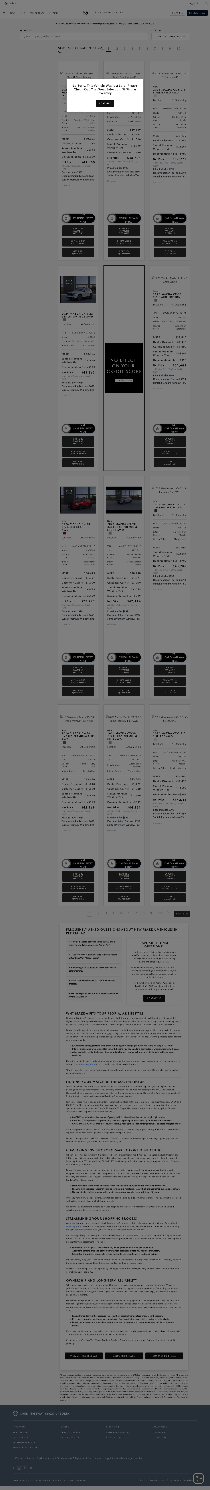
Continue (105, 103)
